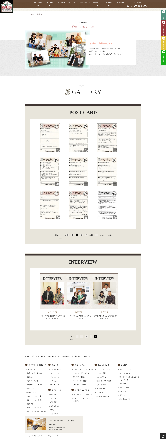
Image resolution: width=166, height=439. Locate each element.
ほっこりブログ (125, 373)
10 (92, 235)
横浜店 (52, 410)
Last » (110, 235)
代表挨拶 (123, 384)
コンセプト (31, 369)
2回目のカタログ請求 (103, 381)
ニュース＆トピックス (104, 369)
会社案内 (123, 391)
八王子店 (53, 398)
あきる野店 (54, 414)
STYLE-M (100, 392)
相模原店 (53, 402)
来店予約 (53, 394)
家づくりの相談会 (79, 377)
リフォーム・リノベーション (83, 394)
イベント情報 (101, 373)
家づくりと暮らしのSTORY (36, 411)
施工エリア (123, 395)
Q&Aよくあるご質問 (80, 381)
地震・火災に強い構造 (35, 373)
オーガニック (55, 385)
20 (96, 235)
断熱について (32, 377)
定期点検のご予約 (79, 385)
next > (103, 235)
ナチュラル (54, 381)
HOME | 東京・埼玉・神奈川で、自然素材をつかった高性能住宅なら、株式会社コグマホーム (57, 356)
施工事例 (30, 404)
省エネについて (32, 381)
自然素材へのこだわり (35, 385)
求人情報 (99, 388)
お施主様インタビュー (35, 408)
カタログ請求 (101, 377)
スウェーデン (55, 373)
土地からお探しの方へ (81, 373)
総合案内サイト (125, 399)
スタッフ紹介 (124, 387)
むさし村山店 (55, 406)
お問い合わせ (101, 385)
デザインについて (33, 388)
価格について (32, 392)
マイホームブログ (126, 369)
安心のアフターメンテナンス (83, 369)
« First (56, 235)
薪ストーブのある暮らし (35, 400)
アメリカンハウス (56, 369)
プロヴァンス (55, 377)
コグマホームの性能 (34, 396)
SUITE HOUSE (101, 396)
